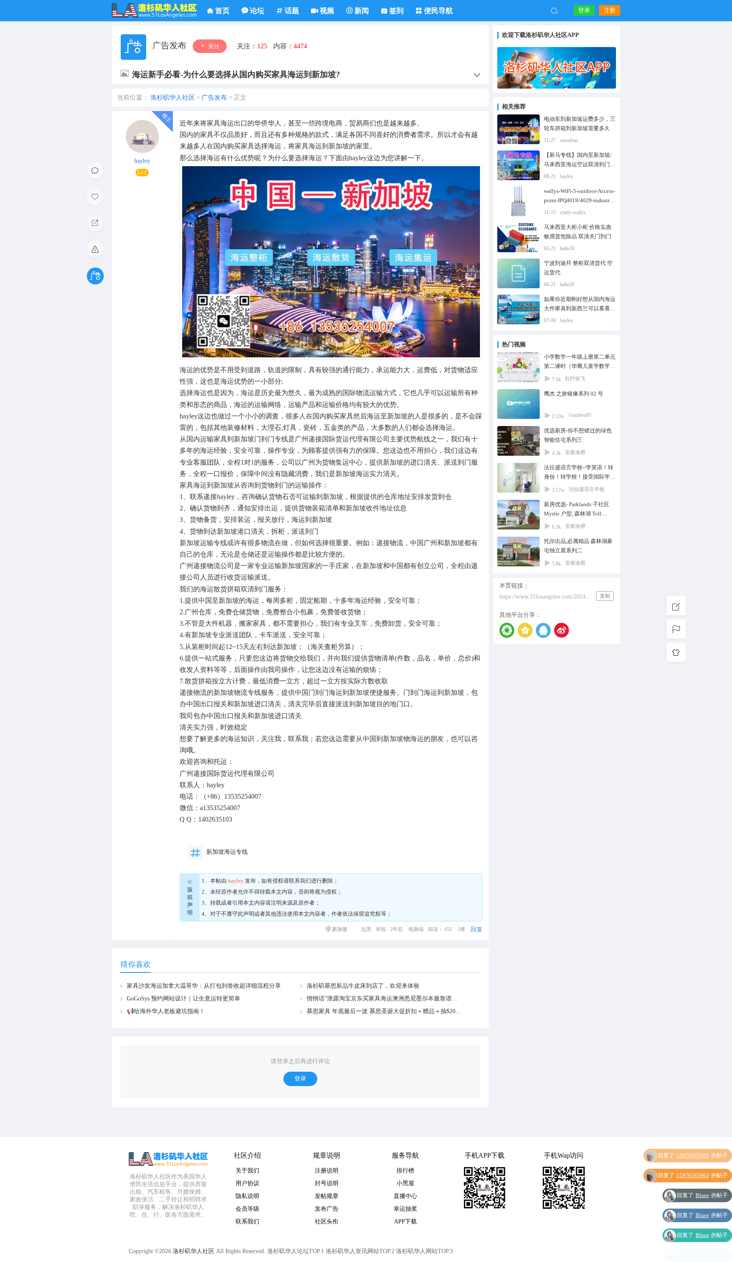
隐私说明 (247, 1196)
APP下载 (405, 1221)
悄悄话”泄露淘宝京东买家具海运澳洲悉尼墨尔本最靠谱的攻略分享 (394, 998)
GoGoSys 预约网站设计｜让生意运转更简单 (183, 998)
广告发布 (170, 45)
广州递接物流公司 (207, 565)
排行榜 (405, 1170)
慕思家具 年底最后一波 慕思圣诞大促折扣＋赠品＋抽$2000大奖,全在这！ (403, 1011)
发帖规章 (326, 1196)
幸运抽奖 (405, 1209)
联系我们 (300, 881)
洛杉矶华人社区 (154, 10)
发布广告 (326, 1209)
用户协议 (247, 1183)
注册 (610, 10)
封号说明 (326, 1183)
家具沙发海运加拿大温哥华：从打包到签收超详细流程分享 (204, 986)
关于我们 (247, 1170)
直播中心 (405, 1196)
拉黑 (366, 929)
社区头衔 (326, 1221)
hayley (142, 161)
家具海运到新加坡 (207, 485)
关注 (213, 46)
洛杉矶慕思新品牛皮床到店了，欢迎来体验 (363, 986)
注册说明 (326, 1170)
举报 (381, 929)
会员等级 (247, 1209)
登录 (584, 10)
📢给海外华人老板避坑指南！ (166, 1011)
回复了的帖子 (693, 1169)
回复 (476, 929)
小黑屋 (405, 1183)
